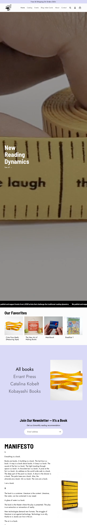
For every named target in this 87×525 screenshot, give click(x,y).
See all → (8, 167)
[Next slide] (21, 325)
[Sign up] (60, 432)
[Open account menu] (74, 7)
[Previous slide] (6, 325)
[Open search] (70, 7)
